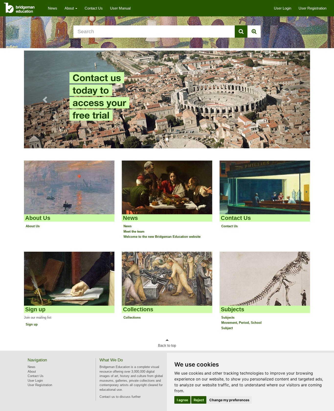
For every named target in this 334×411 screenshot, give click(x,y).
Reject (199, 400)
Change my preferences (229, 400)
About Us (37, 218)
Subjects (232, 309)
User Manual (120, 8)
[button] (45, 99)
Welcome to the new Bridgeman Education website (161, 236)
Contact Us (94, 8)
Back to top (167, 345)
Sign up (35, 309)
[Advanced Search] (254, 31)
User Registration (312, 8)
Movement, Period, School (241, 322)
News (52, 8)
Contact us (107, 397)
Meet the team (134, 231)
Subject (227, 328)
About (70, 8)
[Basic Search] (241, 31)
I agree (182, 400)
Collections (138, 309)
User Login (282, 8)
